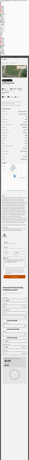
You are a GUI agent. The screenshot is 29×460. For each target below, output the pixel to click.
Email (17, 252)
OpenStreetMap (15, 190)
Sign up (1, 22)
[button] (14, 176)
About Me (2, 28)
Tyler (7, 63)
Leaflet (9, 190)
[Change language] (1, 5)
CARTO (25, 190)
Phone (6, 252)
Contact (1, 35)
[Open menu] (0, 55)
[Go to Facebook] (0, 2)
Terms (6, 273)
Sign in (4, 22)
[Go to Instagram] (0, 4)
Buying (1, 31)
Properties (2, 30)
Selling (1, 33)
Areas (1, 29)
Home (3, 63)
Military (1, 34)
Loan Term (5, 303)
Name (6, 247)
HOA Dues (5, 350)
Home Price (5, 297)
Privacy (10, 273)
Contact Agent (14, 276)
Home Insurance (6, 344)
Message (7, 258)
